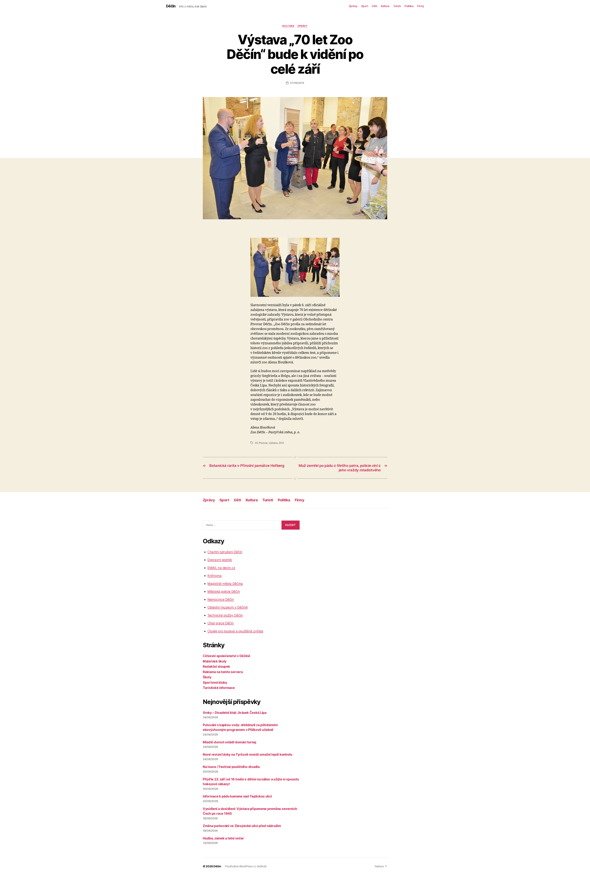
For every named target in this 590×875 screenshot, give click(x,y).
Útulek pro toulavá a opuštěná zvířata (235, 631)
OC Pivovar (261, 442)
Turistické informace (219, 688)
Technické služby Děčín (225, 615)
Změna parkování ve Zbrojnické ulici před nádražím (242, 826)
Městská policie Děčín (223, 591)
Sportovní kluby (215, 682)
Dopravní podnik (219, 560)
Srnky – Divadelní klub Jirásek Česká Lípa (234, 713)
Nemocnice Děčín (220, 599)
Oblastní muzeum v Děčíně (227, 607)
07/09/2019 (297, 82)
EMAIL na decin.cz (221, 568)
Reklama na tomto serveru (223, 672)
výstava (273, 442)
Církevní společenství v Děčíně (226, 656)
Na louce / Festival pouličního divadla (231, 767)
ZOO (281, 442)
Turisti (397, 6)
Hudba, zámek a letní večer (223, 838)
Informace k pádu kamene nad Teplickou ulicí (237, 796)
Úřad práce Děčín (220, 623)
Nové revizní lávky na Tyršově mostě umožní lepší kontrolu (247, 754)
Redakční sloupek (216, 666)
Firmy (420, 6)
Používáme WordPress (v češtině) (246, 866)
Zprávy (353, 6)
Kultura (385, 6)
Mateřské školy (214, 661)
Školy (207, 677)
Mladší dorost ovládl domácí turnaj (229, 742)
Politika (409, 6)
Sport (364, 6)
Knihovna (214, 576)
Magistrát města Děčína (225, 584)
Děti (374, 6)
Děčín (170, 6)
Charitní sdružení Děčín (224, 552)
